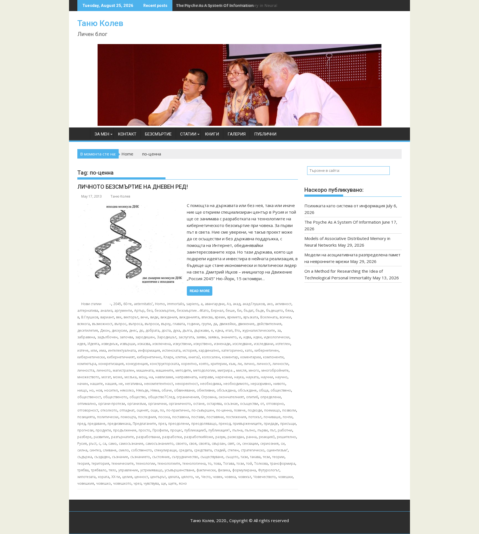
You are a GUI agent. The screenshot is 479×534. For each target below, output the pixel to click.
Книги (212, 134)
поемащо (272, 410)
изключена (161, 343)
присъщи (288, 423)
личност (263, 363)
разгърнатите (122, 437)
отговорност (87, 410)
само (112, 443)
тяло (112, 470)
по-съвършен (203, 410)
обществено (281, 390)
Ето (237, 330)
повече (240, 410)
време (220, 317)
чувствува (151, 483)
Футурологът (268, 470)
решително (286, 437)
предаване (96, 423)
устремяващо (151, 470)
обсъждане (247, 390)
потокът (254, 417)
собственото (141, 450)
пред (81, 423)
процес (176, 430)
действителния (269, 323)
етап (229, 330)
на (151, 377)
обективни (206, 390)
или (94, 350)
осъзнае (231, 403)
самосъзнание (131, 443)
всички (285, 317)
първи (263, 430)
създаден (102, 456)
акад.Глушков (254, 304)
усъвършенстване (179, 470)
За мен (102, 134)
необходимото (235, 383)
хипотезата (86, 476)
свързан (218, 443)
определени (270, 397)
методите (183, 370)
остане (199, 403)
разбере (84, 437)
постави (197, 417)
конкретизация (111, 363)
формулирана (244, 470)
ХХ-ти (115, 476)
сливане (109, 450)
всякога (83, 323)
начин (82, 383)
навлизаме (164, 377)
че (197, 476)
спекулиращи (165, 450)
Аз (229, 304)
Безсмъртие (158, 134)
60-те (127, 304)
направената (186, 377)
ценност (141, 476)
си (283, 443)
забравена (86, 337)
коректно (189, 363)
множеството (88, 377)
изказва (143, 343)
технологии (145, 463)
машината (145, 370)
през (162, 423)
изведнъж (109, 343)
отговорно (275, 403)
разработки (172, 437)
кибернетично (149, 357)
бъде (260, 310)
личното (103, 370)
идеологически (276, 337)
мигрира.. (226, 370)
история (190, 350)
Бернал (217, 310)
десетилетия (87, 330)
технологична (194, 463)
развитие (101, 437)
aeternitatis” (143, 304)
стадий (219, 450)
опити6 (252, 397)
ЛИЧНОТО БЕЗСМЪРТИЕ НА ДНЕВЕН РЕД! (132, 186)
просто (144, 430)
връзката (250, 317)
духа (176, 330)
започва (126, 337)
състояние (161, 456)
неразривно (261, 383)
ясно (183, 483)
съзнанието (140, 456)
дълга (187, 330)
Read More (200, 291)
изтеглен (283, 343)
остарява (214, 403)
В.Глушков (89, 317)
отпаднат (126, 410)
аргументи (123, 310)
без (149, 310)
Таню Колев (100, 23)
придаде (271, 423)
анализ (106, 310)
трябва (83, 470)
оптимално (86, 403)
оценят (142, 410)
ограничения (188, 397)
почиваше (272, 417)
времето (234, 317)
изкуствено (202, 343)
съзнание (120, 456)
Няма (155, 390)
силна (82, 450)
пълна (237, 430)
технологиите (168, 463)
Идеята (93, 343)
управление (128, 470)
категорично (232, 350)
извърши (127, 343)
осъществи (249, 403)
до (141, 330)
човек (217, 476)
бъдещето (274, 310)
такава (255, 456)
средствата (203, 450)
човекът (244, 476)
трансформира (282, 463)
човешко (103, 483)
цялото (187, 476)
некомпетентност (158, 383)
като (248, 350)
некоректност (186, 383)
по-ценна (224, 410)
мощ (143, 377)
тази (244, 456)
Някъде (142, 390)
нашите (96, 383)
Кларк (168, 357)
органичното (180, 403)
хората (103, 476)
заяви (201, 337)
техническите (122, 463)
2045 (117, 304)
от (262, 403)
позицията (86, 417)
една (219, 330)
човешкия (85, 483)
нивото (279, 383)
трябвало (98, 470)
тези (266, 456)
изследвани (263, 343)
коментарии (250, 357)
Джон (104, 330)
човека (230, 476)
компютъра (86, 363)
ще (163, 483)
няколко (127, 390)
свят (231, 443)
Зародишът (166, 337)
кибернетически (91, 357)
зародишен (145, 337)
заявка (213, 337)
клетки (180, 357)
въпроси (152, 323)
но (91, 390)
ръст (92, 443)
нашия (110, 383)
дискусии (119, 330)
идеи (257, 337)
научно (281, 377)
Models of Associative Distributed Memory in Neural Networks (236, 5)
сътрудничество (185, 456)
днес (133, 330)
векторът (131, 317)
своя (193, 443)
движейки (227, 323)
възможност (102, 323)
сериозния (269, 443)
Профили (160, 430)
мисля (241, 370)
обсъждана (226, 390)
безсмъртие (165, 310)
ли (240, 363)
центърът (158, 476)
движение (246, 323)
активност (283, 304)
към (232, 363)
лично (249, 363)
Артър (139, 310)
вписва (207, 317)
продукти (103, 430)
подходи (255, 410)
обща (263, 390)
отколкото (108, 410)
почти (287, 417)
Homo (160, 304)
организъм (136, 403)
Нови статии (91, 304)
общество (137, 397)
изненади (222, 343)
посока (164, 417)
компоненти (273, 357)
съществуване (211, 456)
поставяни (215, 417)
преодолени (178, 423)
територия (100, 463)
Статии (188, 134)
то (210, 463)
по (162, 410)
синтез (95, 450)
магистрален (123, 370)
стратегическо (252, 450)
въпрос (120, 323)
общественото (115, 397)
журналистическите (258, 330)
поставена (180, 417)
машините (164, 370)
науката (252, 377)
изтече (82, 350)
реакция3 (267, 437)
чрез (137, 483)
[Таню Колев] (239, 124)
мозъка (130, 377)
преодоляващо (203, 423)
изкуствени (182, 343)
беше (230, 310)
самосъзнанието (160, 443)
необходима (210, 383)
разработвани (148, 437)
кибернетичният (121, 357)
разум (220, 437)
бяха (289, 310)
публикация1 (219, 430)
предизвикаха (119, 423)
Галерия (237, 134)
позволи (289, 410)
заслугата (186, 337)
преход (225, 423)
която (203, 363)
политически (107, 417)
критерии (219, 363)
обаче (167, 390)
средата (185, 450)
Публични (265, 134)
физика (224, 470)
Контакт (127, 134)
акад (236, 304)
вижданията (189, 317)
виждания (168, 317)
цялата (173, 476)
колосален (211, 357)
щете (172, 483)
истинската (171, 350)
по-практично (177, 410)
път (273, 430)
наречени (223, 377)
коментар (230, 357)
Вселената (268, 317)
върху (165, 323)
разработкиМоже (198, 437)
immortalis (175, 304)
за (279, 330)
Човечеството (264, 476)
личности (280, 363)
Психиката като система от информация (344, 205)
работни (285, 430)
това (217, 463)
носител (111, 390)
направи (206, 377)
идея (81, 343)
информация (149, 350)
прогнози (85, 430)
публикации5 (195, 430)
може (117, 377)
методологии (204, 370)
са (104, 443)
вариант (107, 317)
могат (106, 377)
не (121, 383)
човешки (285, 476)
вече (144, 317)
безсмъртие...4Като (193, 310)
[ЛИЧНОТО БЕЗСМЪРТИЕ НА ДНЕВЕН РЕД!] (130, 205)
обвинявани (184, 390)
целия (127, 476)
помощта (128, 417)
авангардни (215, 304)
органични (157, 403)
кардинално (209, 350)
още (154, 410)
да (215, 323)
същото (232, 456)
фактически (206, 470)
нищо (82, 390)
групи (206, 323)
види (154, 317)
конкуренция (137, 363)
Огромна (208, 397)
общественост (89, 397)
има (102, 350)
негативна (133, 383)
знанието (229, 337)
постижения (236, 417)
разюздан (236, 437)
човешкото (122, 483)
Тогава (228, 463)
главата (179, 323)
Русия (82, 443)
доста (166, 330)
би (239, 310)
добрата (152, 330)
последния (147, 417)
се (238, 443)
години (193, 323)
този (240, 463)
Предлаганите (144, 423)
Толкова (261, 463)
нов (99, 390)
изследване (242, 343)
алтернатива (87, 310)
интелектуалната (122, 350)
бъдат (248, 310)
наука (239, 377)
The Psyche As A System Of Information (342, 222)
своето (181, 443)
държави (201, 330)
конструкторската (164, 363)
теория (83, 463)
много (254, 370)
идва (247, 337)
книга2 (194, 357)
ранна (251, 437)
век (118, 317)
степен (233, 450)
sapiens (192, 304)
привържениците (247, 423)
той (249, 463)
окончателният (231, 397)
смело (124, 450)
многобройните (275, 370)
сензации (250, 443)
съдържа (84, 456)
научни (267, 377)
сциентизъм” (277, 450)
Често (206, 476)
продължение (124, 430)
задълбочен (107, 337)
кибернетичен (266, 350)
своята (204, 443)
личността (85, 370)
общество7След (161, 397)
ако (270, 304)
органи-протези (111, 403)
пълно (250, 430)
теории (278, 456)
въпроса (135, 323)
